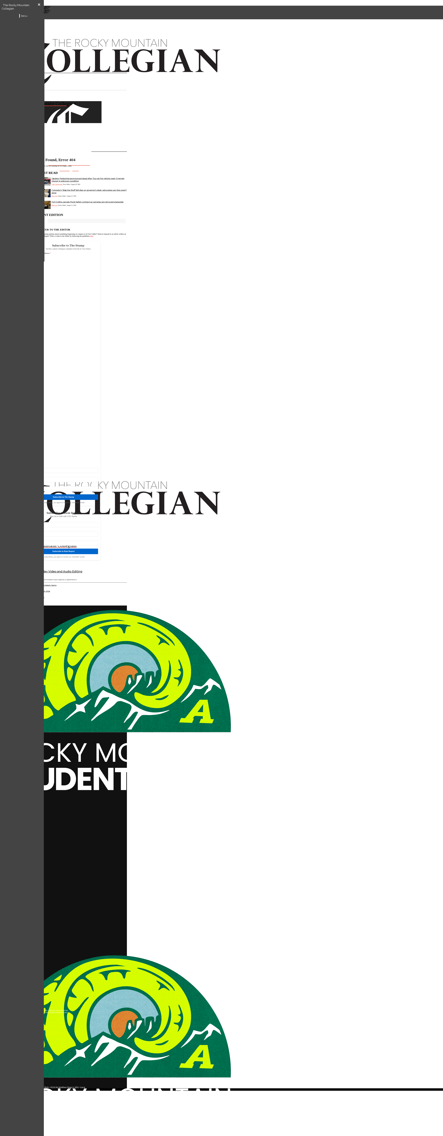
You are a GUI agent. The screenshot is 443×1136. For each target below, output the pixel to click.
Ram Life (25, 16)
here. (92, 236)
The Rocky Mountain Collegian (15, 6)
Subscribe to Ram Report (63, 551)
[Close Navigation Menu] (39, 5)
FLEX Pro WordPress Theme (61, 1087)
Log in (82, 1087)
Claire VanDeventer (57, 184)
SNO (77, 1087)
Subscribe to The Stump (63, 497)
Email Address (44, 253)
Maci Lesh (54, 196)
